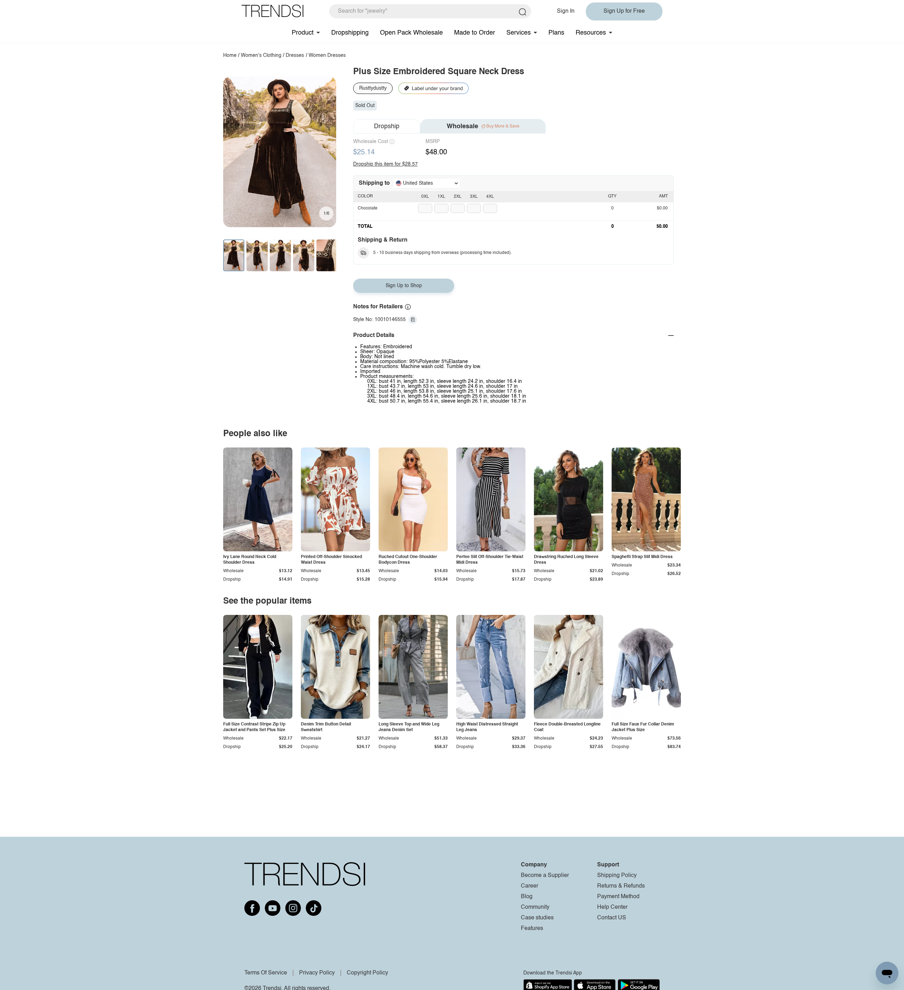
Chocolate (367, 208)
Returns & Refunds (621, 886)
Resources (591, 33)
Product (303, 33)
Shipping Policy (617, 875)
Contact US (611, 918)
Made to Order (474, 33)
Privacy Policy (317, 973)
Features (532, 928)
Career (529, 886)
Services (518, 33)
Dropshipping (350, 33)
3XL (474, 197)
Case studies (537, 918)
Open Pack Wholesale (411, 33)
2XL (458, 197)
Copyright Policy (367, 973)
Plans (556, 33)
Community (535, 907)
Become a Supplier (545, 875)
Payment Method (618, 897)
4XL (490, 197)
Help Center (612, 907)
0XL (425, 197)
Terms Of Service (265, 973)
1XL (441, 197)
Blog (527, 897)
